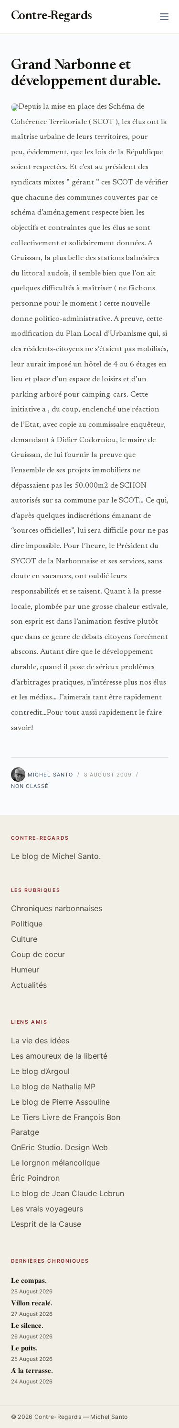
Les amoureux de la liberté (59, 1056)
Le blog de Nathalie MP (53, 1086)
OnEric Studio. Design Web (59, 1147)
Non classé (30, 786)
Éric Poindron (35, 1178)
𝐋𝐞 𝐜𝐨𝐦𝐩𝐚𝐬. (29, 1281)
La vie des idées (40, 1040)
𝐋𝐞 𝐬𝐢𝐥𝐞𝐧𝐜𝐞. (27, 1326)
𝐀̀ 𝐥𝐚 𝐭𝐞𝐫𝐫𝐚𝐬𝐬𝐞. (32, 1371)
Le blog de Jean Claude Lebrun (67, 1193)
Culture (24, 939)
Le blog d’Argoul (40, 1071)
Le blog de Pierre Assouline (60, 1102)
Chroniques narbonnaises (56, 908)
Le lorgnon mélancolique (55, 1162)
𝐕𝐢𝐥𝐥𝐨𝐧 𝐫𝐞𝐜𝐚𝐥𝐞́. (32, 1303)
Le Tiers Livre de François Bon (65, 1117)
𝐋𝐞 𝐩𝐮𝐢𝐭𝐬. (24, 1348)
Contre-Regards (51, 17)
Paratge (25, 1132)
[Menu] (164, 16)
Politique (26, 923)
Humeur (25, 969)
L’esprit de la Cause (46, 1224)
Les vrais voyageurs (47, 1208)
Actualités (29, 985)
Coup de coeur (38, 954)
